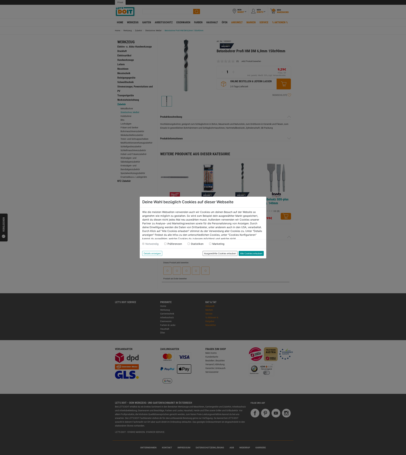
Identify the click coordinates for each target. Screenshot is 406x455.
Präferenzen (174, 243)
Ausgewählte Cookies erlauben (220, 253)
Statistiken (197, 243)
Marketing (218, 243)
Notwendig (152, 243)
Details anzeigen (152, 253)
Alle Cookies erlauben (251, 253)
